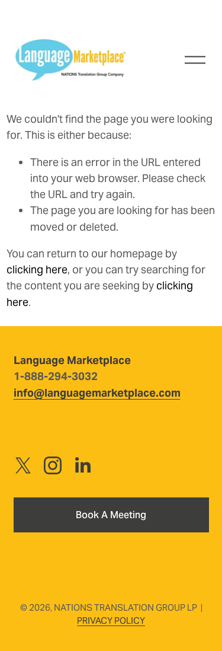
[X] (23, 465)
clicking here (37, 269)
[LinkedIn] (82, 465)
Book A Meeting (111, 515)
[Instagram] (52, 465)
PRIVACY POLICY (111, 620)
